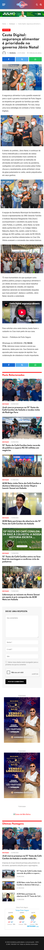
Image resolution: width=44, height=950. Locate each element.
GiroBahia (13, 53)
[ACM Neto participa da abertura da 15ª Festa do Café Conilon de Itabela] (22, 504)
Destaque (6, 30)
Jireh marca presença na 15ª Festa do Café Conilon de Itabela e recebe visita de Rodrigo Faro (21, 410)
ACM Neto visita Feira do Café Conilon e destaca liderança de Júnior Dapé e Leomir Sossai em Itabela (21, 485)
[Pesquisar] (40, 4)
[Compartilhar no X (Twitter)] (22, 59)
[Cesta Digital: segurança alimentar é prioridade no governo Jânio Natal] (22, 77)
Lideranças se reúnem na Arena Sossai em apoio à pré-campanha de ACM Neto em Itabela (21, 597)
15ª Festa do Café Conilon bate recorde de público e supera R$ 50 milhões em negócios (21, 447)
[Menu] (3, 4)
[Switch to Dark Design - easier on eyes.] (36, 5)
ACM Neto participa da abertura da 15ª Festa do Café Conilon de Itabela (29, 896)
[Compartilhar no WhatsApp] (35, 59)
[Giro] (22, 4)
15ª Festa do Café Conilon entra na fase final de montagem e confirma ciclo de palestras (21, 559)
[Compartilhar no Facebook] (8, 59)
